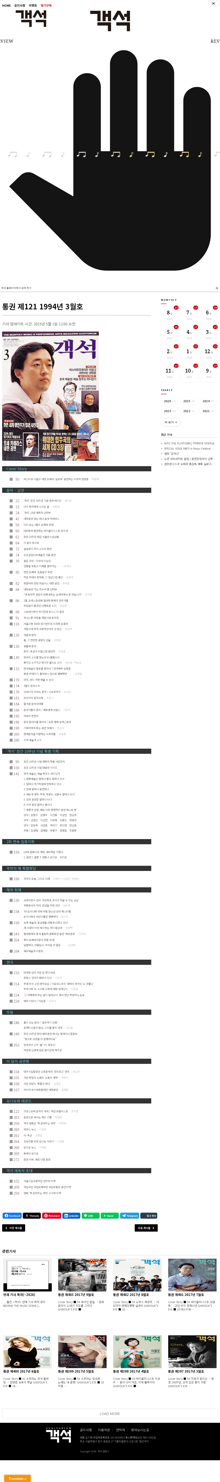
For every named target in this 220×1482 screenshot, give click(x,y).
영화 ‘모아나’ (171, 454)
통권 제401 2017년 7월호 (186, 1294)
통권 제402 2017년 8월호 (131, 1294)
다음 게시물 (144, 1228)
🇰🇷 (213, 3)
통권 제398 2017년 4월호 (131, 1371)
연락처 (120, 1430)
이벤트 (33, 5)
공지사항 (19, 5)
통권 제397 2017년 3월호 (186, 1371)
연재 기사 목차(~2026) (19, 1294)
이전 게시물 (15, 1228)
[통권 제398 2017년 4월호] (137, 1351)
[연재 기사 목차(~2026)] (27, 1275)
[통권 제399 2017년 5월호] (82, 1351)
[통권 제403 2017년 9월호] (82, 1275)
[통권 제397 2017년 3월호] (192, 1351)
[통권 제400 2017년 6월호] (27, 1351)
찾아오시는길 (140, 1430)
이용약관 (104, 1430)
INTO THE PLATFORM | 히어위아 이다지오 (189, 443)
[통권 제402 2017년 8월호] (137, 1275)
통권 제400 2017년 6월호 (21, 1371)
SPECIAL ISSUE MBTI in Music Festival (187, 448)
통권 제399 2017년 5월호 (76, 1371)
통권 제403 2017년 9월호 (76, 1294)
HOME (6, 5)
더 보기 (171, 422)
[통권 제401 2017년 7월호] (192, 1275)
